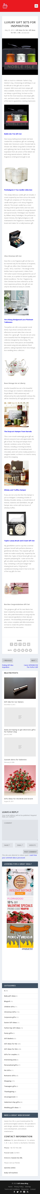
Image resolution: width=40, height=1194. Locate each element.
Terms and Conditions (12, 1189)
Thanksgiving (9, 1092)
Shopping (7, 1081)
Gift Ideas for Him (11, 1049)
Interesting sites (10, 1060)
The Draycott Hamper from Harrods (18, 431)
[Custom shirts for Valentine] (20, 747)
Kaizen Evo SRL (16, 1158)
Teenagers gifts (10, 1086)
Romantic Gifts (10, 1076)
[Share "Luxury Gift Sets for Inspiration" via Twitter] (16, 644)
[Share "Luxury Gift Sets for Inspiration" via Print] (28, 644)
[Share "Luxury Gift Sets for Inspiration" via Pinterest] (20, 644)
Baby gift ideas (10, 996)
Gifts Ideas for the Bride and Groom (18, 799)
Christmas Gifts (10, 1012)
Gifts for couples (10, 1054)
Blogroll (7, 1001)
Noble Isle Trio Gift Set (13, 134)
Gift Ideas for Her (22, 30)
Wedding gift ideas (11, 1107)
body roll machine (11, 1173)
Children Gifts (9, 1007)
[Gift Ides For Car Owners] (20, 688)
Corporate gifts (10, 1017)
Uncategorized (9, 1097)
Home (10, 1187)
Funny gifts (8, 1033)
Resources (25, 1189)
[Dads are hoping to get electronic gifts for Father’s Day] (20, 717)
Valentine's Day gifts (12, 1102)
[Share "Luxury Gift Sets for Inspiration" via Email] (24, 644)
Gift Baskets (8, 1038)
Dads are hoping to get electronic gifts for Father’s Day (20, 731)
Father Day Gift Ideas (12, 1028)
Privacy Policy (18, 1187)
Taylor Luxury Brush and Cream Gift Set (19, 541)
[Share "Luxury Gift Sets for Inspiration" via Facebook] (11, 644)
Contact (33, 1189)
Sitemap (28, 1187)
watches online (9, 1168)
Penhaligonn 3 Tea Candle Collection (18, 190)
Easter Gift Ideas (10, 1022)
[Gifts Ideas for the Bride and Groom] (20, 780)
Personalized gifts (11, 1065)
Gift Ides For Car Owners (14, 702)
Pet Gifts (7, 1070)
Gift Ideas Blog (22, 1183)
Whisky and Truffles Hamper (15, 490)
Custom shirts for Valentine (15, 760)
